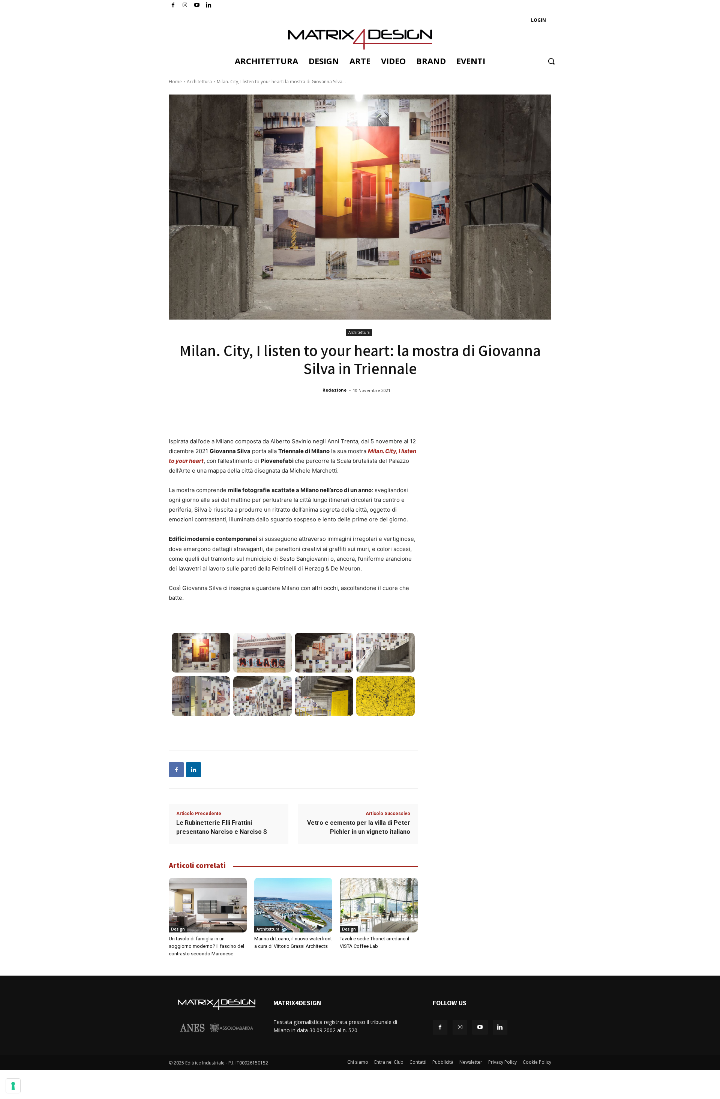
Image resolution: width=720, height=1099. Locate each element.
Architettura (199, 81)
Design (178, 929)
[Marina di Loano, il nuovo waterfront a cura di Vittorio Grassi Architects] (293, 905)
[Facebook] (173, 5)
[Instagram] (185, 5)
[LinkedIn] (208, 5)
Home (175, 81)
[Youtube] (197, 5)
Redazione (334, 390)
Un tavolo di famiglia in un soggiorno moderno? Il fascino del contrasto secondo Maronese (206, 946)
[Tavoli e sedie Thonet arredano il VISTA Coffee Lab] (379, 905)
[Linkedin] (193, 769)
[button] (551, 61)
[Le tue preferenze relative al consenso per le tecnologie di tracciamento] (13, 1086)
